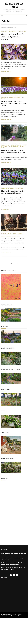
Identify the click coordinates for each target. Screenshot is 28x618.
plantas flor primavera (7, 188)
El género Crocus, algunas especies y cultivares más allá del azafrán (13, 192)
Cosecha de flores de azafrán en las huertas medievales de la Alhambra (13, 151)
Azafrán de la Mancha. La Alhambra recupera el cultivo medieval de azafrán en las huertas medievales (13, 241)
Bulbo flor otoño (6, 30)
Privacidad (13, 616)
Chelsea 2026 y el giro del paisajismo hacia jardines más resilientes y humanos (13, 568)
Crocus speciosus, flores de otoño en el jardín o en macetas (12, 37)
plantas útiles (16, 236)
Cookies (20, 616)
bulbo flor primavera (7, 96)
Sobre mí (20, 614)
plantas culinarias (16, 145)
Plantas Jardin (12, 31)
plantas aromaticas (6, 235)
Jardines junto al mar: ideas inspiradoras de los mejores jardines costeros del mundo (12, 564)
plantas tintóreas (13, 146)
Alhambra (3, 144)
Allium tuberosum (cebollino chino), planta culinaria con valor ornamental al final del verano (13, 554)
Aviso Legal (6, 616)
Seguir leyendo (5, 71)
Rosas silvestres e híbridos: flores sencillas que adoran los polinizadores (12, 559)
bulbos (14, 30)
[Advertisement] (14, 496)
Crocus (19, 30)
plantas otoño (22, 31)
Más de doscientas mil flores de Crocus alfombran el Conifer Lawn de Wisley (14, 103)
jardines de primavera (7, 97)
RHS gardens (17, 97)
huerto (20, 144)
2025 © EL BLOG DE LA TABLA (8, 614)
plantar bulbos (5, 145)
